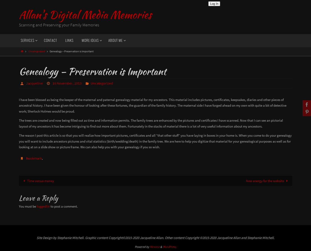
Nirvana (155, 247)
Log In (214, 3)
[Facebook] (306, 104)
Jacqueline (34, 83)
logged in (43, 206)
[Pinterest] (306, 112)
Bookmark (34, 158)
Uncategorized (36, 51)
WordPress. (169, 247)
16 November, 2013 (67, 83)
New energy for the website (265, 181)
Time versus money (40, 181)
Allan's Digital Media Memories (85, 15)
